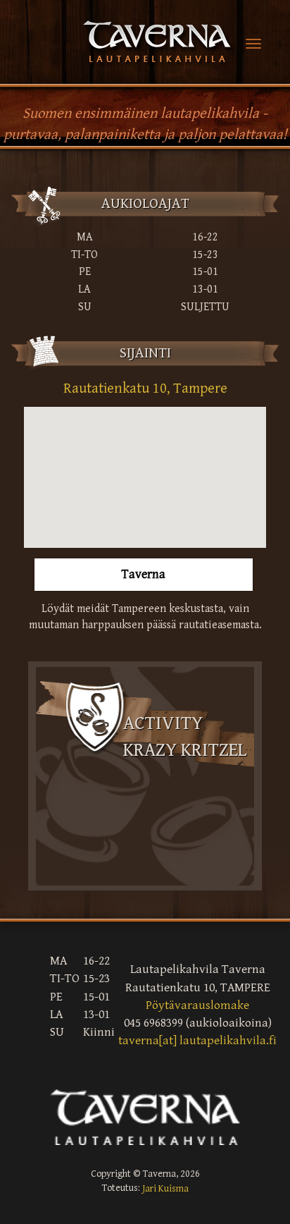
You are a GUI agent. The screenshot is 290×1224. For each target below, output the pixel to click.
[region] (145, 477)
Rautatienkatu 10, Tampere (145, 388)
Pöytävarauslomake (197, 1005)
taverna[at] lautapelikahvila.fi (197, 1041)
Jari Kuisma (165, 1188)
